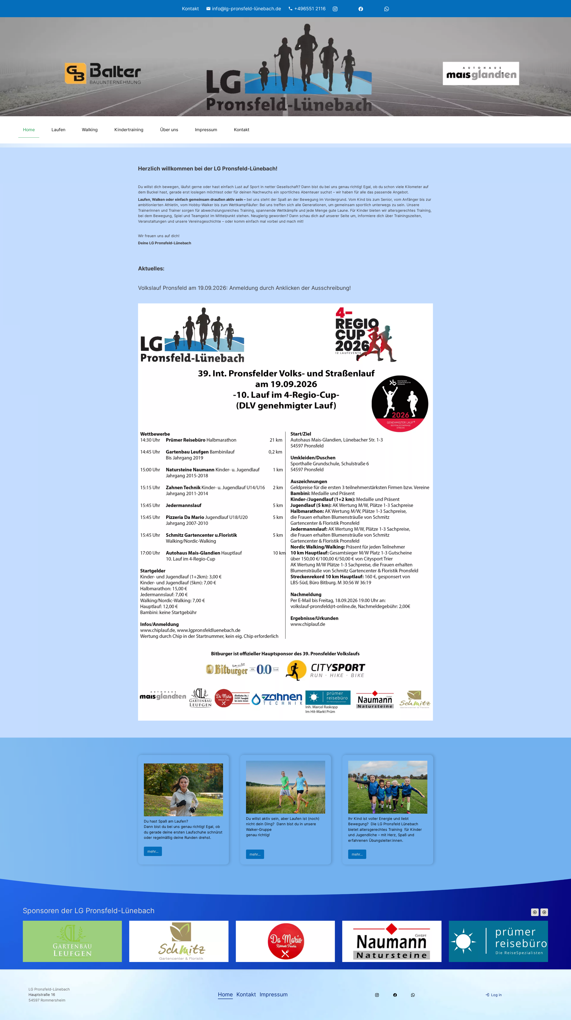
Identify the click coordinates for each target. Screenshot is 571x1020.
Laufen (58, 129)
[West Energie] (392, 941)
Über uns (169, 129)
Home (29, 129)
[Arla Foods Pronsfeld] (498, 941)
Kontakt (241, 129)
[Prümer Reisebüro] (285, 941)
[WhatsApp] (386, 8)
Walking (90, 129)
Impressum (206, 129)
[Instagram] (335, 8)
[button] (535, 912)
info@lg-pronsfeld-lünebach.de (246, 8)
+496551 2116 (310, 8)
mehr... (152, 851)
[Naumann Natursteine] (179, 941)
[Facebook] (360, 8)
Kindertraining (128, 129)
